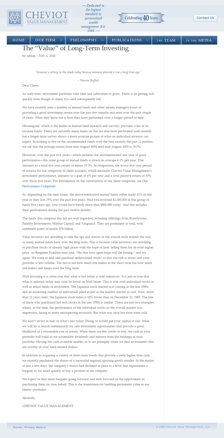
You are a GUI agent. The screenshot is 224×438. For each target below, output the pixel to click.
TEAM (166, 40)
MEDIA (199, 40)
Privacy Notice (35, 427)
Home (17, 427)
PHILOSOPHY (83, 39)
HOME (18, 39)
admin (31, 56)
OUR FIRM (45, 39)
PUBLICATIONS (127, 39)
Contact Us (205, 18)
